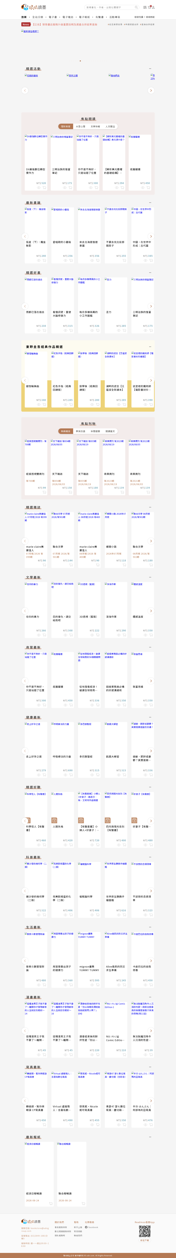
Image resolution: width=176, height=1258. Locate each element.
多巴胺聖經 (86, 756)
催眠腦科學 (86, 896)
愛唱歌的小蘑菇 (62, 242)
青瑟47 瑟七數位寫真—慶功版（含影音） (116, 1110)
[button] (25, 90)
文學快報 (95, 126)
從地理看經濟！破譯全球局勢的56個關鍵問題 (88, 690)
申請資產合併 (132, 24)
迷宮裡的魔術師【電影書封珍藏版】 (142, 389)
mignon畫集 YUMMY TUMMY (89, 968)
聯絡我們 (78, 1235)
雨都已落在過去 (35, 312)
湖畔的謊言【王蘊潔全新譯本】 (115, 387)
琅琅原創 (150, 17)
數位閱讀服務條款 (63, 1231)
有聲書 (100, 17)
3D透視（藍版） (89, 616)
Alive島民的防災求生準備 (115, 968)
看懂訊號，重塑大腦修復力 (62, 313)
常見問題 (78, 1231)
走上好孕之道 (34, 756)
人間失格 (58, 826)
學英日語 (80, 431)
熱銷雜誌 (65, 431)
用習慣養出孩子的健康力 (62, 968)
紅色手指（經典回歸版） (62, 387)
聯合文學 (58, 546)
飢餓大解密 (112, 756)
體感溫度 (138, 616)
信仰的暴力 (32, 616)
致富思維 (138, 686)
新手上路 (78, 1227)
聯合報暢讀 (65, 1193)
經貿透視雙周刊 (35, 474)
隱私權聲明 (60, 1235)
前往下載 (144, 1240)
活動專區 (114, 17)
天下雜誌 (57, 474)
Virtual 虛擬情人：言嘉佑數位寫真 (62, 1110)
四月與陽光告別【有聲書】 (115, 828)
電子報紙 (84, 17)
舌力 (108, 312)
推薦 (24, 17)
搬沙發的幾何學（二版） (35, 898)
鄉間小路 (111, 546)
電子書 (53, 17)
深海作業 (111, 616)
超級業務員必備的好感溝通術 (115, 688)
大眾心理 (80, 126)
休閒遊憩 (95, 431)
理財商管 (65, 126)
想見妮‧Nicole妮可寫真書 (88, 1108)
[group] (88, 46)
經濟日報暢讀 (34, 1193)
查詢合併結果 (148, 24)
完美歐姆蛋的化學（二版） (62, 898)
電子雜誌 (68, 17)
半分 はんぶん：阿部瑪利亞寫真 (142, 1108)
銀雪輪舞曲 (32, 386)
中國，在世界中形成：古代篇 (142, 243)
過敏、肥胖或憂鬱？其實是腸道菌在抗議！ (142, 760)
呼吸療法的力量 (62, 756)
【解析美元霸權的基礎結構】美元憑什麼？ (113, 172)
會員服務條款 (61, 1227)
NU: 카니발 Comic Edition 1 (115, 1040)
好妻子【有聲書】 (143, 826)
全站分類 (37, 17)
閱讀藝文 (110, 431)
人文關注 (110, 126)
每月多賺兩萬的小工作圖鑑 (88, 313)
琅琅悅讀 (138, 17)
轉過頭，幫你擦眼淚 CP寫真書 (35, 1108)
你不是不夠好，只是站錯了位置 (87, 171)
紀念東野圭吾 (116, 24)
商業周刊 (109, 474)
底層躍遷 (135, 169)
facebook (93, 1227)
